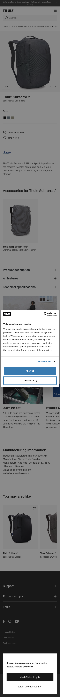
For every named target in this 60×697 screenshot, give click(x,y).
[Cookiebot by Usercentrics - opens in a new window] (44, 314)
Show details (44, 361)
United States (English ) (30, 677)
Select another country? (30, 686)
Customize (28, 380)
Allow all (30, 371)
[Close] (53, 657)
